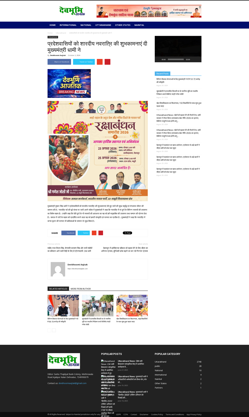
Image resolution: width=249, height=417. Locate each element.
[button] (198, 25)
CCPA (125, 414)
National (86, 25)
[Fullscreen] (197, 59)
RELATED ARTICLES (58, 289)
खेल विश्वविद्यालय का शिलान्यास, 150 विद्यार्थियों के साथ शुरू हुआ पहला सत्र (178, 104)
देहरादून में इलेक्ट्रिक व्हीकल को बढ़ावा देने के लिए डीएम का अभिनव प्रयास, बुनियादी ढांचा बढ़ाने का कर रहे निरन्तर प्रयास (124, 249)
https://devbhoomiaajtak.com (78, 269)
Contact (134, 414)
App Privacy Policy (194, 414)
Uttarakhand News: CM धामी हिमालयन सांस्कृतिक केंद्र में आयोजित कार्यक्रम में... (131, 364)
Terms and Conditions (175, 414)
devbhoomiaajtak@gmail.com (72, 383)
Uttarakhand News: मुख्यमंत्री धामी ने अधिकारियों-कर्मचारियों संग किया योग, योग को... (133, 379)
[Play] (158, 59)
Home (53, 25)
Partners (159, 387)
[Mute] (193, 59)
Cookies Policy (157, 414)
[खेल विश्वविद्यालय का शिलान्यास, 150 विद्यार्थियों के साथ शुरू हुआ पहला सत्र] (132, 305)
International (68, 25)
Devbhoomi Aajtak (58, 55)
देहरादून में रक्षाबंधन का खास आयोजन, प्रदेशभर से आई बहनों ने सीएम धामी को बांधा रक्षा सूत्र (178, 146)
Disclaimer (144, 414)
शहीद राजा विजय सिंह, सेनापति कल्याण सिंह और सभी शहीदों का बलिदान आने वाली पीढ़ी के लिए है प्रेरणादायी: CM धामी (70, 249)
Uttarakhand (103, 25)
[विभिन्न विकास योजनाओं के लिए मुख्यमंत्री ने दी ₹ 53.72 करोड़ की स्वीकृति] (63, 305)
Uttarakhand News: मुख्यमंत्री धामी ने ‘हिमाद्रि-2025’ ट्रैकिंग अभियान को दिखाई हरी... (133, 395)
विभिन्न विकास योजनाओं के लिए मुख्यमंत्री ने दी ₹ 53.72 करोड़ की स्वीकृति (178, 80)
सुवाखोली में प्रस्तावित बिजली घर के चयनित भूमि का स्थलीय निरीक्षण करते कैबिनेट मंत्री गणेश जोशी (96, 322)
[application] (178, 49)
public (157, 366)
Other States (122, 25)
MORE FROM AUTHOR (81, 289)
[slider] (176, 59)
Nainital (139, 25)
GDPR (118, 414)
